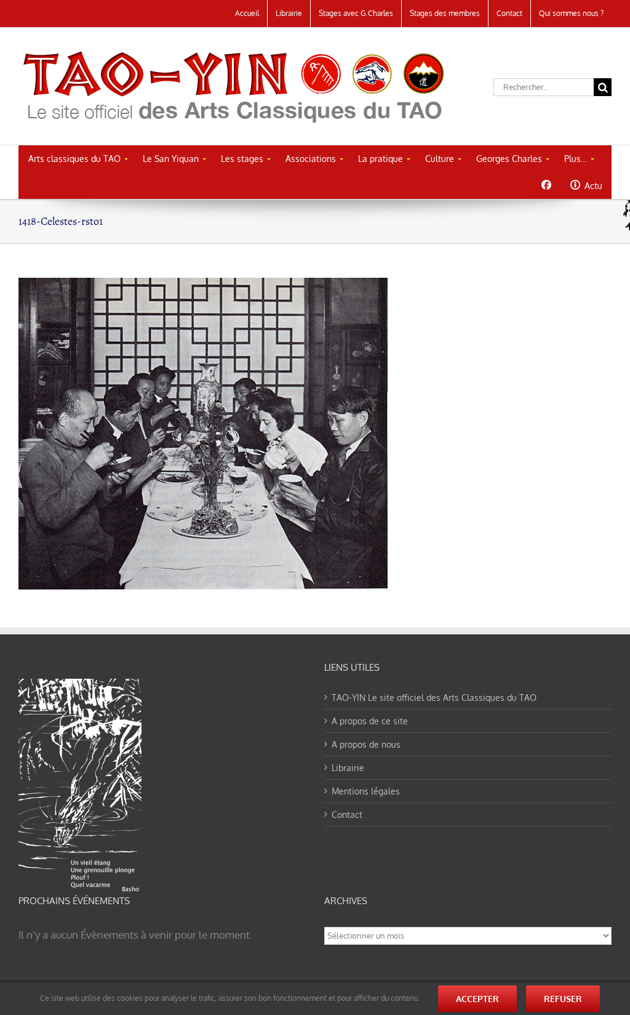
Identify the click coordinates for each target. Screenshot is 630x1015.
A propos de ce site (370, 721)
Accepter (477, 998)
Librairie (348, 767)
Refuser (563, 998)
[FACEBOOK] (546, 184)
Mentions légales (366, 791)
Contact (347, 814)
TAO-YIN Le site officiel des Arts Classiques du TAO (434, 697)
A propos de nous (366, 744)
